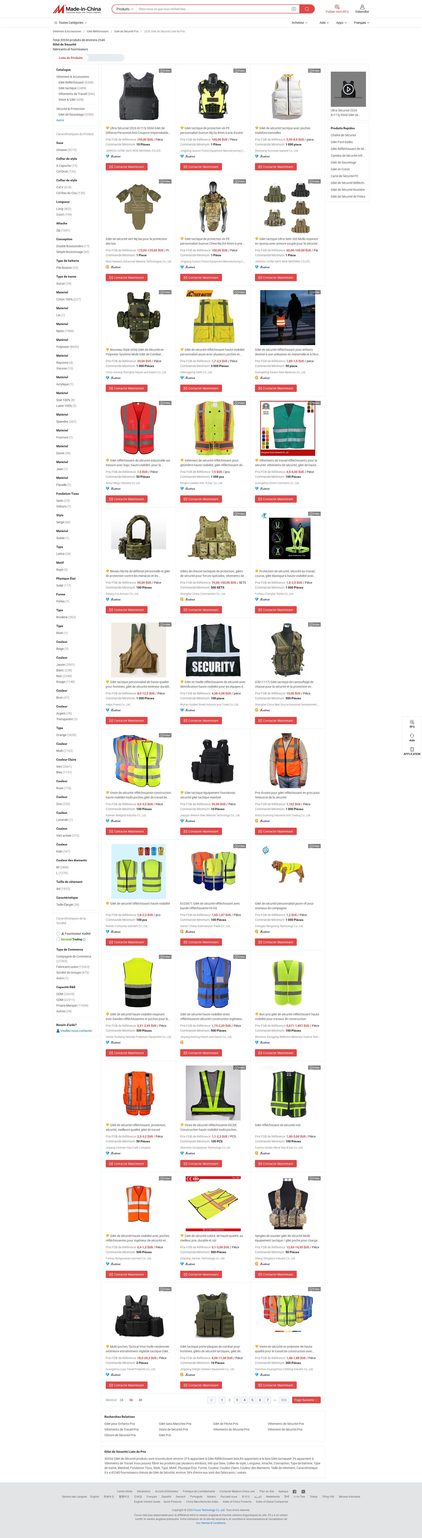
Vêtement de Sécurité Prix (285, 1429)
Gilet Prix (165, 1435)
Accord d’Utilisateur (166, 1491)
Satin (63, 500)
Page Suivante (305, 1400)
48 (140, 1400)
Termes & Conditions (213, 1523)
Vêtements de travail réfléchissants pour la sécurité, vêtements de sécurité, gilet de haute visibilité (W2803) (286, 462)
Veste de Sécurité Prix (173, 1429)
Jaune (65, 664)
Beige (62, 649)
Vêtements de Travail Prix (121, 1429)
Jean (62, 469)
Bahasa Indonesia (349, 1496)
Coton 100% (68, 299)
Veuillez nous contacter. (76, 1031)
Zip (63, 230)
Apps (339, 22)
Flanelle (63, 485)
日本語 (138, 1496)
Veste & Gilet (71, 99)
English (94, 1496)
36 (131, 1400)
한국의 (246, 1496)
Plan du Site (267, 1491)
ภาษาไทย (299, 1496)
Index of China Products (237, 1501)
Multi (64, 751)
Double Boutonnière (72, 246)
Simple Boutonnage (72, 252)
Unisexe (66, 150)
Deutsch (181, 1496)
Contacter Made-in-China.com (237, 1491)
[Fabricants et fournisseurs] (77, 9)
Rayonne (64, 362)
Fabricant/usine (73, 967)
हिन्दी (286, 1496)
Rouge (65, 682)
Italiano (211, 1496)
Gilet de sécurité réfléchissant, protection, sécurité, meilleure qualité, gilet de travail (136, 1127)
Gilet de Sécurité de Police (348, 196)
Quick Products (173, 1501)
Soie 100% (65, 400)
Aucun (63, 283)
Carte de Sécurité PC (344, 176)
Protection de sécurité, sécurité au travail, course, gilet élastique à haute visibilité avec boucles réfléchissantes (285, 573)
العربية (258, 1496)
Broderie (66, 617)
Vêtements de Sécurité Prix (286, 1424)
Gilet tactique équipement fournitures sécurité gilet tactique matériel (207, 795)
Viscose (64, 368)
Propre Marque (72, 1005)
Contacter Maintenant (129, 167)
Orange (66, 735)
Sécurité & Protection (70, 109)
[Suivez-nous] (303, 1491)
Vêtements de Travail (76, 94)
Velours (63, 506)
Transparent (67, 719)
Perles (62, 601)
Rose (63, 788)
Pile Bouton (67, 267)
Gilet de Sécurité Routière (348, 189)
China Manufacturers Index (202, 1501)
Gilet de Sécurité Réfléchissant (351, 183)
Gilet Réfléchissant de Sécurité (351, 149)
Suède (62, 538)
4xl (63, 889)
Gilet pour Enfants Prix (119, 1424)
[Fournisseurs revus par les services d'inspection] (75, 933)
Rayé (62, 569)
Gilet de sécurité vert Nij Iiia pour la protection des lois (136, 241)
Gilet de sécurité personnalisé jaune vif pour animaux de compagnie (284, 905)
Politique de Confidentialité (199, 1491)
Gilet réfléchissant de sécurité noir (278, 1125)
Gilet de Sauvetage (343, 162)
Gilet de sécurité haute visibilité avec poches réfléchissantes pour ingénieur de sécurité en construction (137, 1238)
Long (63, 209)
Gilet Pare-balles (342, 142)
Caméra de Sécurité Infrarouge (351, 155)
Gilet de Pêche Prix (225, 1424)
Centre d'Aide (124, 1491)
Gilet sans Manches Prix (175, 1424)
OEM (65, 994)
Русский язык (229, 1496)
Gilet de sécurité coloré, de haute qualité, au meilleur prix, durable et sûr (211, 1238)
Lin (60, 315)
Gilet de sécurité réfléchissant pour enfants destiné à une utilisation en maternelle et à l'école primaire (287, 351)
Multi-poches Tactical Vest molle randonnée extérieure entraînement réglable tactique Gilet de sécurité (137, 1348)
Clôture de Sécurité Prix (120, 1435)
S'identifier (362, 11)
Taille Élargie (67, 904)
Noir (64, 676)
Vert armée (67, 835)
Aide (323, 22)
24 (121, 1400)
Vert (64, 766)
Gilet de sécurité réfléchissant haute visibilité (140, 903)
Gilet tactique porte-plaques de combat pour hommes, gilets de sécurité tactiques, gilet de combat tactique (210, 1348)
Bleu (64, 772)
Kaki (63, 851)
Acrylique (64, 384)
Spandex (66, 421)
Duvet (63, 453)
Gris (63, 804)
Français (152, 1496)
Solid (63, 585)
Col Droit (66, 171)
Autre (60, 120)
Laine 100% (66, 406)
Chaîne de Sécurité (343, 135)
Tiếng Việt (328, 1496)
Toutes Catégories (71, 22)
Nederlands (273, 1496)
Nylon (65, 331)
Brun (62, 697)
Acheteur (298, 22)
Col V (63, 187)
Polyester (67, 347)
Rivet (62, 633)
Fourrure (64, 437)
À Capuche (66, 166)
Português (196, 1496)
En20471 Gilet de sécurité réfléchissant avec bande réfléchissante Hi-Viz (210, 905)
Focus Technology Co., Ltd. (209, 1510)
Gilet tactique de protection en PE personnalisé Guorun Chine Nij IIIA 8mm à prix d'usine (211, 241)
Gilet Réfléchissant (76, 82)
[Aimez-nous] (295, 1491)
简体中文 (109, 1496)
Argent (64, 713)
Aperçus (283, 1491)
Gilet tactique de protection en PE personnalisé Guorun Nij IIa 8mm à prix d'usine (211, 130)
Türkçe (313, 1496)
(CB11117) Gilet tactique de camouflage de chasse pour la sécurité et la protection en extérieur (284, 684)
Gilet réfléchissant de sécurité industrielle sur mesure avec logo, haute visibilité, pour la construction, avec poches (138, 462)
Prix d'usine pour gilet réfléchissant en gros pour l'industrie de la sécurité (287, 795)
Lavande (64, 820)
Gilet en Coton (340, 169)
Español (166, 1496)
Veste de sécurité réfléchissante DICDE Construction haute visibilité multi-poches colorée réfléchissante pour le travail (208, 1127)
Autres (64, 1011)
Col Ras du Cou (70, 193)
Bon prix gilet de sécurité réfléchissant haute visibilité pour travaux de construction (287, 1016)
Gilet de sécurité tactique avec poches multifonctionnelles (282, 130)
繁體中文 (124, 1496)
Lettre (63, 554)
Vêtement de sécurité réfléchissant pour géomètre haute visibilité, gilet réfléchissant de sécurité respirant (211, 462)
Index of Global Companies (272, 1501)
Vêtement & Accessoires (72, 77)
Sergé (63, 522)
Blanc (64, 670)
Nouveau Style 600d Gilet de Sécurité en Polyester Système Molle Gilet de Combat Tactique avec (135, 351)
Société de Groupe (72, 972)
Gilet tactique (72, 88)
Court (64, 214)
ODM (65, 1000)
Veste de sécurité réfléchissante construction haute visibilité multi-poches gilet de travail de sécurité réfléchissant (138, 795)
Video (167, 70)
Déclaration (144, 1491)
